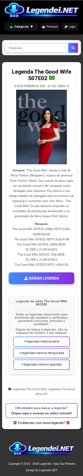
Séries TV (63, 86)
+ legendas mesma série (41, 341)
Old (54, 86)
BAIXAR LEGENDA (43, 278)
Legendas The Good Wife (29, 389)
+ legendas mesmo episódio (41, 364)
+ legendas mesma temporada (41, 353)
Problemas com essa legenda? (41, 423)
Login (72, 26)
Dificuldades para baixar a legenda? (41, 410)
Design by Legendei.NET (41, 470)
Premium (52, 26)
